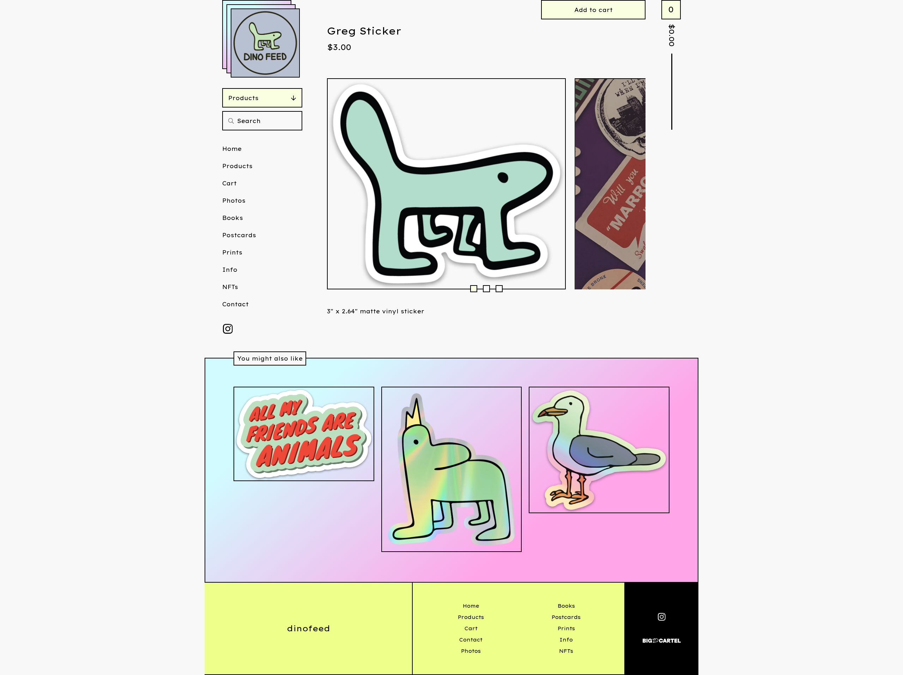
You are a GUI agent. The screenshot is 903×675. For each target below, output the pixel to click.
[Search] (231, 121)
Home (232, 148)
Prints (232, 252)
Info (229, 269)
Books (232, 217)
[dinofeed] (265, 43)
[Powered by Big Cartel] (662, 637)
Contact (235, 304)
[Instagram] (228, 329)
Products (243, 98)
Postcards (239, 235)
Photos (234, 200)
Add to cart (593, 9)
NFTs (230, 286)
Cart (229, 183)
